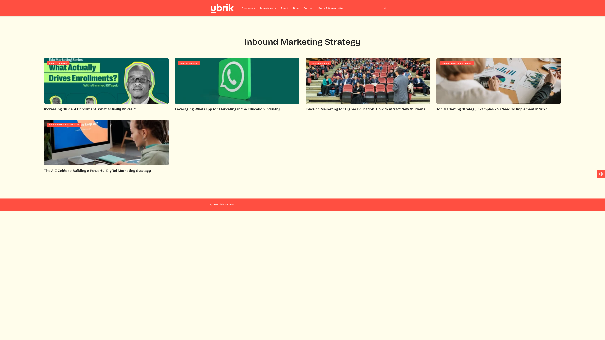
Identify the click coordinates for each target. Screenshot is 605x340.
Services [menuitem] (247, 8)
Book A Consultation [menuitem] (331, 8)
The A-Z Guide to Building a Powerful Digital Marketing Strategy (97, 171)
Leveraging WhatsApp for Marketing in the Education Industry (227, 109)
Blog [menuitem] (296, 8)
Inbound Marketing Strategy (457, 63)
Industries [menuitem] (266, 8)
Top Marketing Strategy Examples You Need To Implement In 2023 (491, 109)
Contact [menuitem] (309, 8)
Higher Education (58, 63)
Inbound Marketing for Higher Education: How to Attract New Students (365, 109)
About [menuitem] (284, 8)
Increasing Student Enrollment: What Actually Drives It (90, 109)
